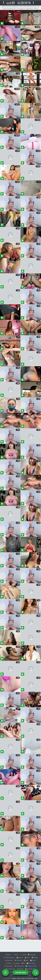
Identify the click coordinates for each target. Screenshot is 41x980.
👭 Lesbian (16, 963)
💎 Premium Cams (31, 966)
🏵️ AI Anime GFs (30, 969)
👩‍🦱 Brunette (9, 960)
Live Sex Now (20, 972)
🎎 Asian (8, 954)
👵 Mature (19, 957)
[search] (35, 972)
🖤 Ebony (15, 954)
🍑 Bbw (26, 960)
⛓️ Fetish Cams (10, 969)
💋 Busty (8, 963)
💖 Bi (23, 963)
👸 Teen (27, 957)
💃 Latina (23, 954)
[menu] (5, 972)
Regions (14, 978)
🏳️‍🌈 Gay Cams (8, 966)
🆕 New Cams (31, 963)
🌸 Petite (33, 960)
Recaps (23, 978)
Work (19, 978)
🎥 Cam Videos (30, 972)
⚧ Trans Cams (19, 966)
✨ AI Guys (9, 972)
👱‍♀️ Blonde (35, 957)
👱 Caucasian (32, 954)
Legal (36, 978)
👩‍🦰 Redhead (18, 960)
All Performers (30, 978)
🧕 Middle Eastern (9, 957)
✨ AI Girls (20, 969)
